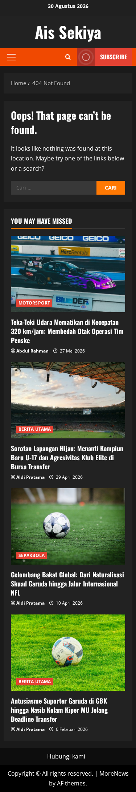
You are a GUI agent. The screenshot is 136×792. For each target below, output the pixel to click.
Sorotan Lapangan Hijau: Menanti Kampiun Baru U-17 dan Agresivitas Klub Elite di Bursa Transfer (67, 457)
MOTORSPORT (34, 303)
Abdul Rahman (32, 351)
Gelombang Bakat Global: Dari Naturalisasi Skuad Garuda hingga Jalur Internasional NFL (67, 583)
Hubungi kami (66, 756)
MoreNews (114, 773)
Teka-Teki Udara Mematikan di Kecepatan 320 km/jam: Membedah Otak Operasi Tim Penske (67, 331)
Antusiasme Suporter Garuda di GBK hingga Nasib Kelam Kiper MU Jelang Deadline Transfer (59, 710)
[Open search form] (68, 57)
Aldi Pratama (30, 477)
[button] (11, 57)
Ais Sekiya (68, 32)
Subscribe (113, 56)
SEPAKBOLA (31, 555)
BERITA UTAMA (34, 429)
